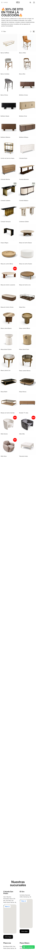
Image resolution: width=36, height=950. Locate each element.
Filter (4, 31)
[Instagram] (6, 2)
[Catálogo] (4, 2)
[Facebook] (5, 2)
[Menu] (2, 2)
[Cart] (34, 2)
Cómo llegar (8, 937)
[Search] (30, 2)
